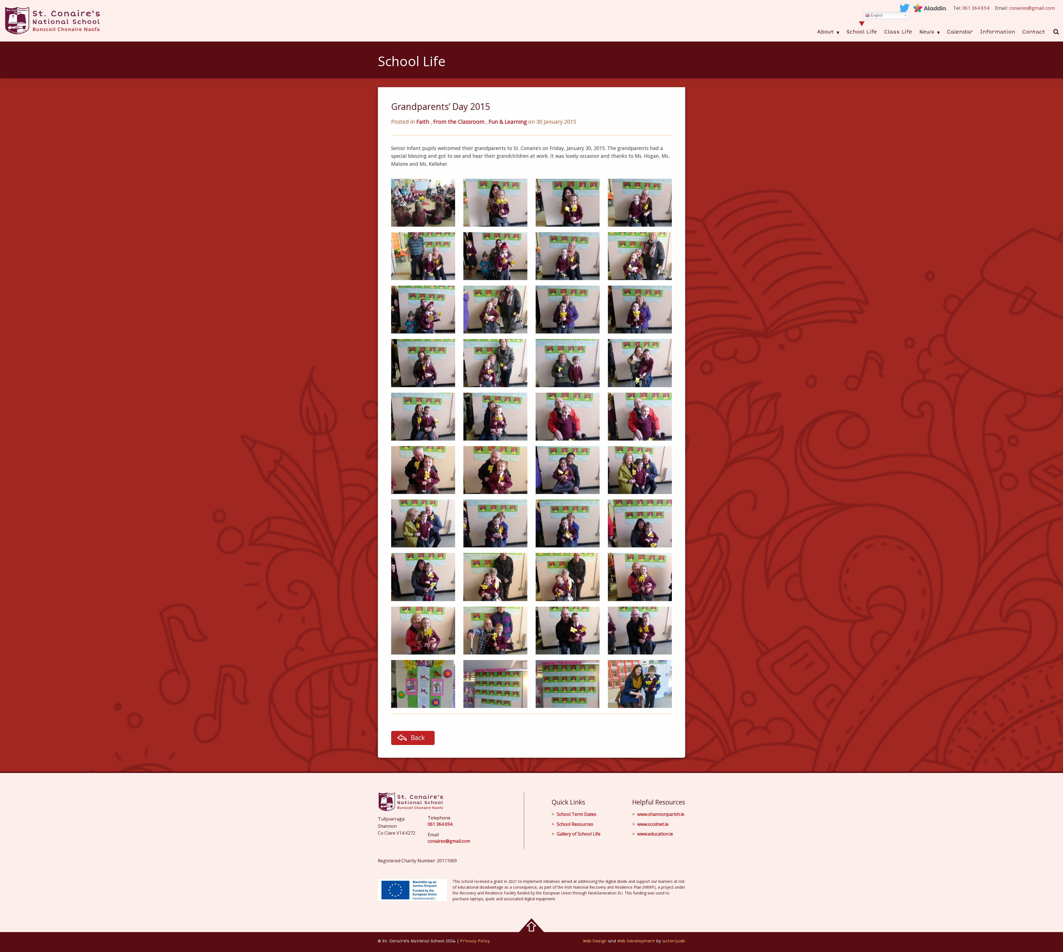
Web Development (636, 941)
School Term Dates (576, 814)
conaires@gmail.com (1032, 8)
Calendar (960, 32)
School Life (862, 32)
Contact (1033, 32)
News (926, 32)
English (876, 15)
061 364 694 (975, 8)
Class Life (898, 32)
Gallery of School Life (578, 834)
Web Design (595, 941)
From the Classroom (458, 121)
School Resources (575, 824)
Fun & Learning (508, 121)
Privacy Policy (475, 941)
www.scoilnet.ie (653, 824)
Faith (422, 121)
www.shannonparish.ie (660, 814)
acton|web (673, 941)
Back (418, 737)
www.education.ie (655, 834)
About (825, 32)
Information (997, 32)
